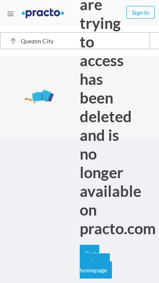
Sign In (140, 12)
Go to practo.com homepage (95, 262)
